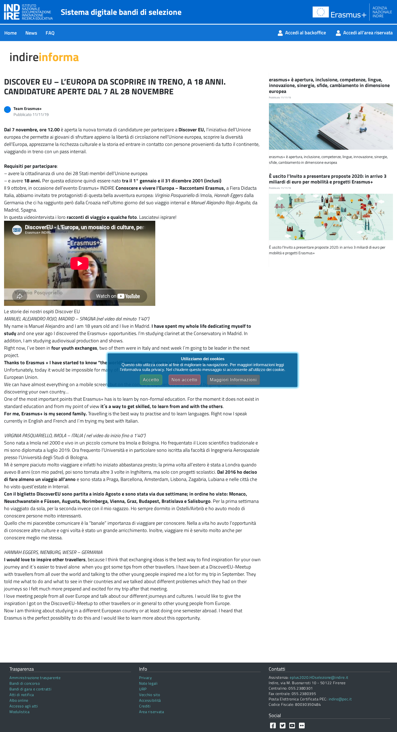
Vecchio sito (149, 694)
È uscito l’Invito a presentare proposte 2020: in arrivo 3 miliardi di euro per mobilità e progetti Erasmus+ (327, 179)
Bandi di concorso (24, 683)
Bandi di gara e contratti (30, 689)
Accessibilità (150, 700)
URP (143, 689)
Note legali (148, 683)
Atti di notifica (21, 694)
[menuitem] (10, 33)
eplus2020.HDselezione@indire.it (319, 677)
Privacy (145, 677)
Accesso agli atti (23, 706)
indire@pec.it (340, 699)
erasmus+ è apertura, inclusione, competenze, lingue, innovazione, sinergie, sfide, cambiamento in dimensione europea (329, 85)
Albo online (18, 700)
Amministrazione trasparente (35, 677)
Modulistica (19, 711)
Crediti (145, 706)
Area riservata (151, 711)
